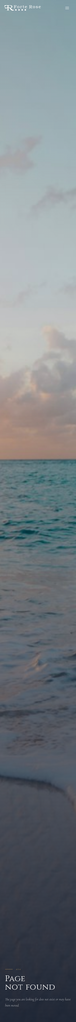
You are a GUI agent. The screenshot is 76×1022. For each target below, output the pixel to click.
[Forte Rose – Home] (22, 8)
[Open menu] (67, 8)
